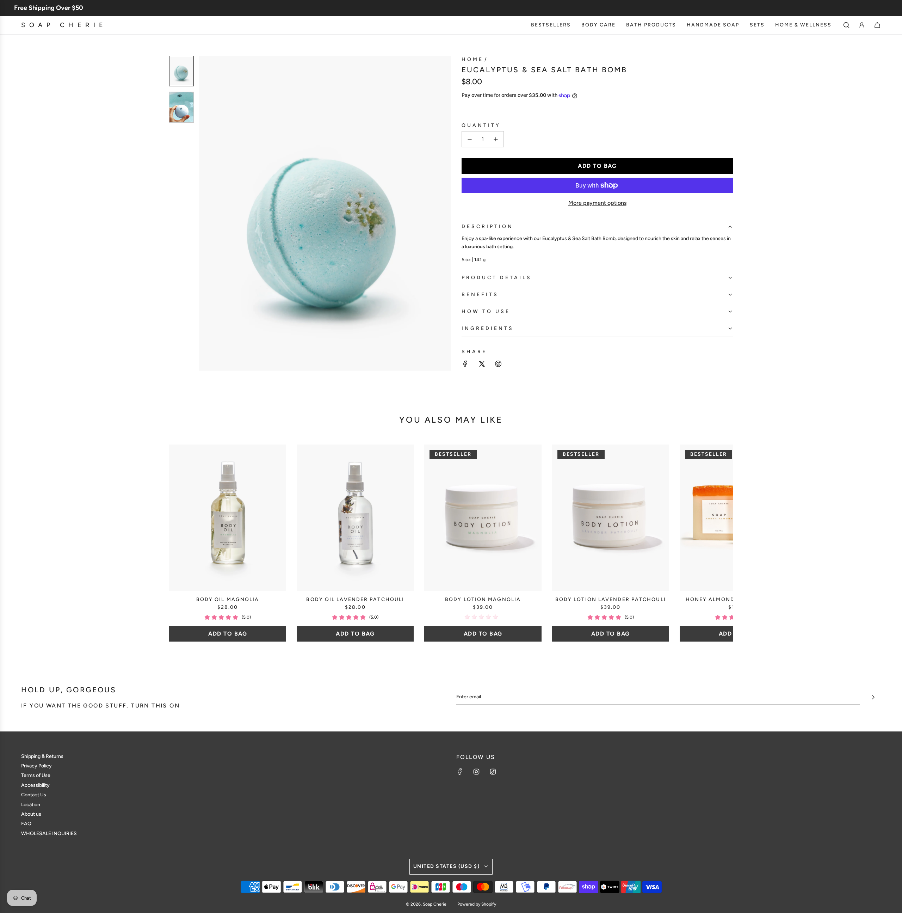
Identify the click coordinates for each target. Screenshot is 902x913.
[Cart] (877, 25)
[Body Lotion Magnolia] (482, 518)
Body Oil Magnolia (227, 599)
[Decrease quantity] (469, 139)
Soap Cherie (64, 25)
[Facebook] (460, 771)
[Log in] (862, 25)
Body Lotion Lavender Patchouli (610, 599)
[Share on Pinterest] (498, 365)
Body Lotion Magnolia (483, 599)
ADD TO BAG (227, 633)
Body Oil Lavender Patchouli (355, 599)
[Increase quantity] (495, 139)
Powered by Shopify (476, 904)
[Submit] (873, 697)
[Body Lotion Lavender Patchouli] (610, 518)
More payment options (597, 203)
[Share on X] (481, 365)
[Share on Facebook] (465, 365)
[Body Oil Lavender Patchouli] (355, 518)
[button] (208, 213)
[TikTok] (493, 771)
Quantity (481, 125)
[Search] (846, 25)
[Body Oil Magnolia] (227, 518)
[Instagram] (476, 771)
